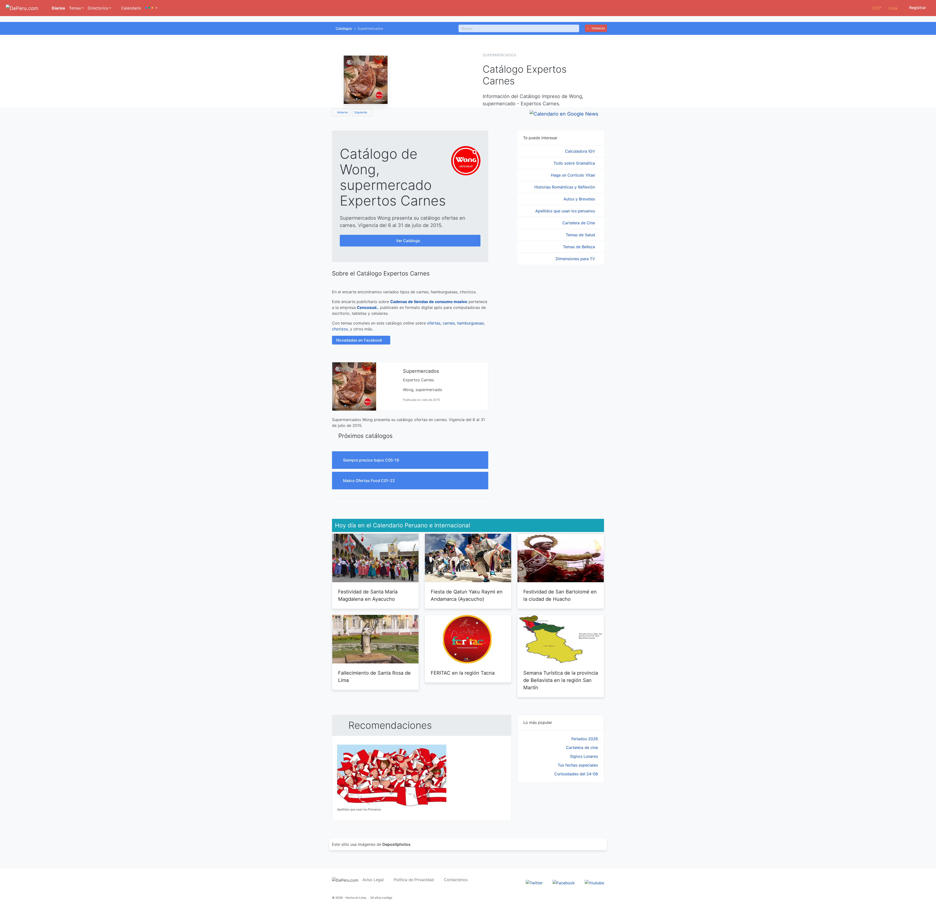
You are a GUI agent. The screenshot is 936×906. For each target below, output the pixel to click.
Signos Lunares (584, 756)
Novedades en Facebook (359, 340)
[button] (151, 8)
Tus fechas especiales (578, 765)
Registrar (917, 7)
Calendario (130, 8)
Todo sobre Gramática (575, 163)
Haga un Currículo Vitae (573, 175)
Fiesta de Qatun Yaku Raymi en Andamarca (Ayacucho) (467, 595)
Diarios (58, 8)
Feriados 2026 (584, 738)
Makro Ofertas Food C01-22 (369, 480)
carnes (449, 323)
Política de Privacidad (414, 879)
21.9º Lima (884, 8)
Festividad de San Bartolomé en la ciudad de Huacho (560, 595)
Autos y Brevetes (580, 199)
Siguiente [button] (361, 112)
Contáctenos (456, 879)
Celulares (598, 28)
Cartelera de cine (582, 747)
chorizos (340, 328)
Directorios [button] (98, 8)
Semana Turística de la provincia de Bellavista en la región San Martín (560, 680)
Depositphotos (396, 844)
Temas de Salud (581, 234)
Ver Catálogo (408, 240)
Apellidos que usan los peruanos (565, 210)
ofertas (433, 323)
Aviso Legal (373, 879)
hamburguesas (470, 323)
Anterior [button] (342, 112)
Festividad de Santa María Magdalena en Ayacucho (368, 595)
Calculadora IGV (580, 151)
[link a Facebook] (564, 882)
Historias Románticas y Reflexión (565, 187)
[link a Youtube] (594, 882)
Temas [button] (75, 8)
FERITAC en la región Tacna (463, 673)
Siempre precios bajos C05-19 (371, 460)
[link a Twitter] (534, 882)
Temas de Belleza (579, 246)
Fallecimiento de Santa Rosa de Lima (374, 676)
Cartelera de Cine (579, 222)
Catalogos (344, 28)
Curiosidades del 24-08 (576, 773)
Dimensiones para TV (576, 258)
